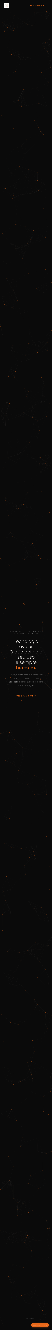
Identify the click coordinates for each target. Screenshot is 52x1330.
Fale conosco (37, 5)
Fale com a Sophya (26, 696)
